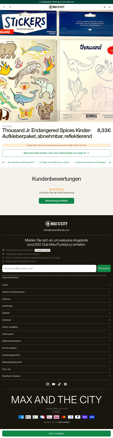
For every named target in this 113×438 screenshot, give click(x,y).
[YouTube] (53, 384)
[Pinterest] (65, 384)
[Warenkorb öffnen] (110, 7)
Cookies (56, 412)
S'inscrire (104, 268)
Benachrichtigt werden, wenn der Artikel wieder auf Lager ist (55, 153)
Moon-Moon (64, 422)
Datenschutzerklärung (10, 278)
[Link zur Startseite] (56, 7)
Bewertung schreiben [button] (56, 200)
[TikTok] (59, 384)
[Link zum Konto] (104, 7)
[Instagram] (47, 384)
